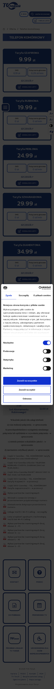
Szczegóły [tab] (24, 295)
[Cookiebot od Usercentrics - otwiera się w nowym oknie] (39, 288)
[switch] (47, 351)
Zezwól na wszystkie (27, 381)
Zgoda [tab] (9, 295)
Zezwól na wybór (27, 390)
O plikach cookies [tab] (42, 295)
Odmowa (27, 399)
